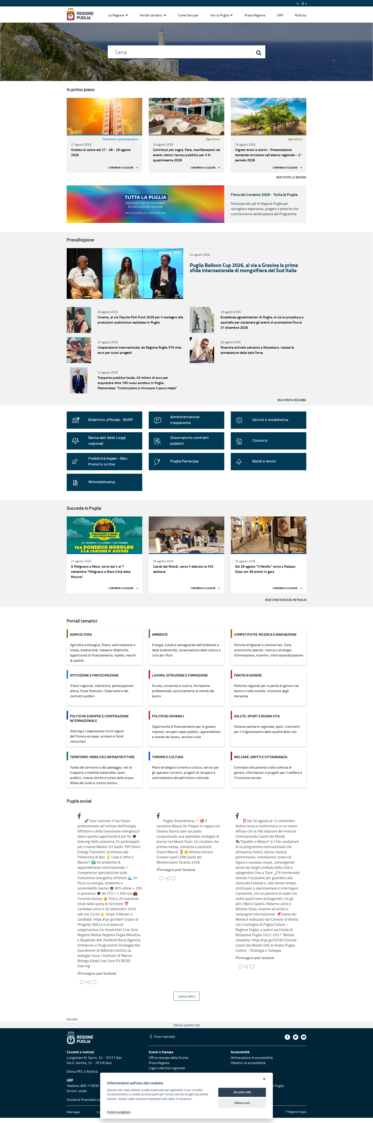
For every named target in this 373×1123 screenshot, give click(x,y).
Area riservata (164, 1036)
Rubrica (92, 1071)
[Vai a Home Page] (80, 14)
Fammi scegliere (118, 1112)
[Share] (89, 981)
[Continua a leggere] (104, 116)
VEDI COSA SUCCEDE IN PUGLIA (285, 600)
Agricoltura (213, 139)
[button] (118, 15)
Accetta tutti (242, 1092)
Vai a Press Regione (291, 400)
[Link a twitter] (295, 1037)
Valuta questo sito (186, 1025)
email (83, 1090)
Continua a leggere (121, 167)
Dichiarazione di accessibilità (252, 1057)
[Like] (94, 981)
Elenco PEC (75, 1071)
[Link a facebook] (287, 1037)
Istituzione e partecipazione (120, 139)
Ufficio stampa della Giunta (168, 1057)
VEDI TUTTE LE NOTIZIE (291, 177)
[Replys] (83, 981)
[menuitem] (188, 15)
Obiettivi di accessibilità (248, 1062)
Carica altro (186, 996)
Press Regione (159, 1062)
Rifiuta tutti (242, 1103)
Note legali (73, 1112)
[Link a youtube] (303, 1037)
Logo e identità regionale (167, 1068)
